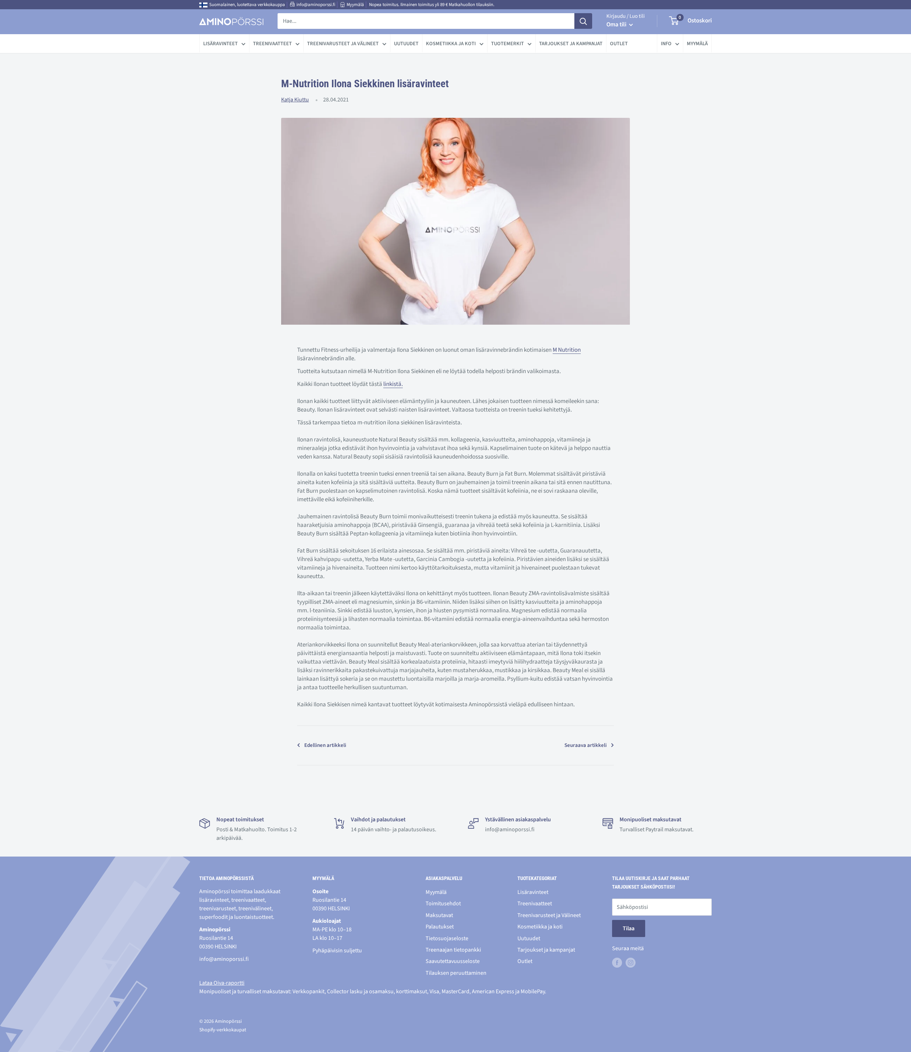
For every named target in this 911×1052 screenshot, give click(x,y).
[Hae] (583, 21)
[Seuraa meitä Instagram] (631, 962)
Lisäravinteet (220, 43)
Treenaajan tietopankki (453, 950)
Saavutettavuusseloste (453, 961)
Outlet (619, 43)
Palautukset (440, 927)
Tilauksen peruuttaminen (456, 973)
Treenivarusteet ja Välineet (343, 43)
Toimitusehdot (443, 903)
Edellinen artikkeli (325, 745)
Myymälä (355, 4)
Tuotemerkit (507, 43)
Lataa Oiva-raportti (221, 983)
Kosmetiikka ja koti (451, 43)
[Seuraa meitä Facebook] (617, 962)
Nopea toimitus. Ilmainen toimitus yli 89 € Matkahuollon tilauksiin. (431, 4)
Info (666, 43)
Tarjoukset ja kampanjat (570, 43)
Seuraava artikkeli (585, 745)
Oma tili (616, 24)
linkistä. (393, 384)
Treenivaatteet (272, 43)
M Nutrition (567, 350)
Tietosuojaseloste (447, 938)
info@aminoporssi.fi (315, 4)
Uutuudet (406, 43)
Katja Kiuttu (295, 100)
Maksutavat (439, 915)
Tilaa (628, 928)
